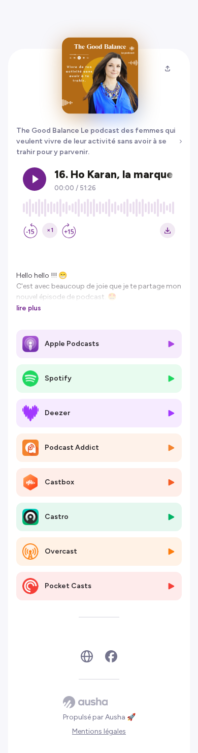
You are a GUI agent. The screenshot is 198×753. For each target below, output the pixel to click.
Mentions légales (99, 731)
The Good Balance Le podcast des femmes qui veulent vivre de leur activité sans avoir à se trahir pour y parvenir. (96, 141)
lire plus (28, 308)
